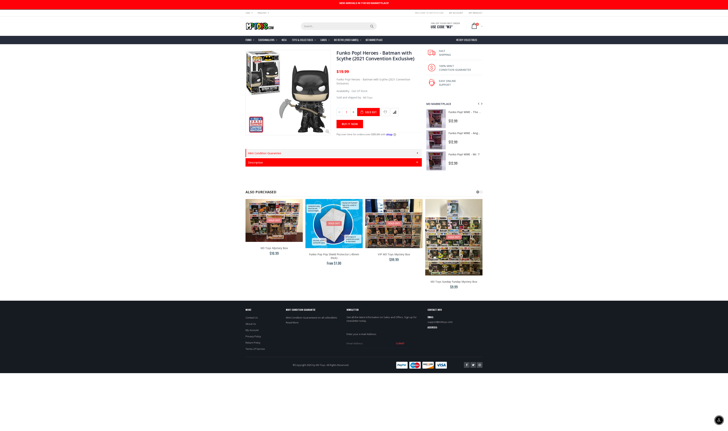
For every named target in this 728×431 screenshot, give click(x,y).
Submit (400, 343)
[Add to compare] (395, 112)
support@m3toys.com (440, 322)
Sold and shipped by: (349, 97)
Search (372, 26)
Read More (292, 322)
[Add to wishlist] (385, 112)
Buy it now (350, 124)
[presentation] (478, 103)
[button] (477, 192)
